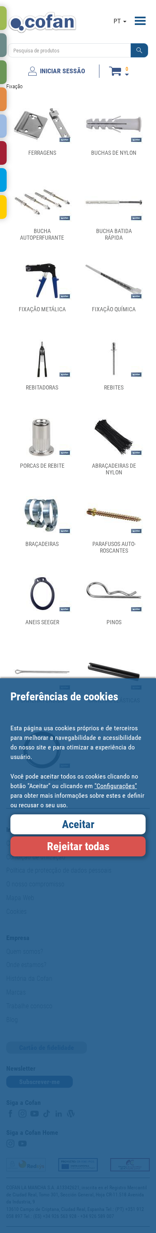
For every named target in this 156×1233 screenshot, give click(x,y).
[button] (139, 50)
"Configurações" (115, 786)
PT (118, 21)
